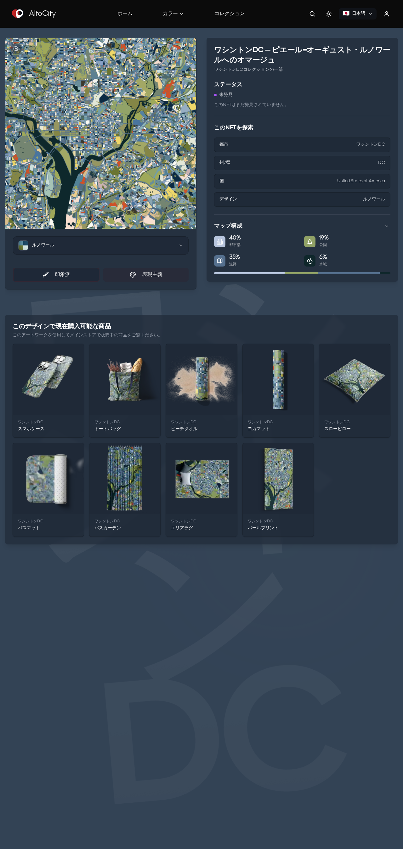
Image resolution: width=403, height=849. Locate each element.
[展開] (386, 226)
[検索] (312, 14)
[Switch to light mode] (328, 14)
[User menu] (386, 14)
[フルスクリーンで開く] (16, 48)
